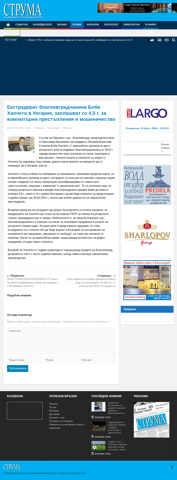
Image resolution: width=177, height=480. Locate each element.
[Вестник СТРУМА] (23, 10)
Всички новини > (165, 148)
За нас (53, 407)
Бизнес (62, 24)
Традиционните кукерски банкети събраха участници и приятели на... (117, 427)
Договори (54, 414)
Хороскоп (111, 24)
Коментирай (53, 128)
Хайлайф (93, 24)
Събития (21, 24)
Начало (53, 403)
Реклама (54, 410)
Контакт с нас (56, 417)
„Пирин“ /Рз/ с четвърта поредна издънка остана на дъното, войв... (117, 445)
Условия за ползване (61, 421)
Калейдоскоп (42, 24)
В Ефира (150, 24)
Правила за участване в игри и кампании (66, 426)
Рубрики (11, 32)
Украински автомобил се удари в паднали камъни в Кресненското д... (117, 407)
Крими (77, 24)
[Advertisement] (88, 69)
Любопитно (131, 24)
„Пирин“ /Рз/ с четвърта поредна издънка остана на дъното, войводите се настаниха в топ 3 (79, 39)
